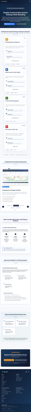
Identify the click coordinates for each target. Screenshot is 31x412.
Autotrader (17, 375)
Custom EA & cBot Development (6, 391)
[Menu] (29, 1)
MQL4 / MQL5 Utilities (5, 392)
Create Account (4, 398)
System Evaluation (4, 390)
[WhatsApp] (28, 372)
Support (3, 400)
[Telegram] (26, 372)
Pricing (3, 397)
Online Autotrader (18, 380)
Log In (2, 399)
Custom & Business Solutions (20, 389)
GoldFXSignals (18, 390)
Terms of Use (4, 408)
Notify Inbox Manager (19, 392)
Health (3, 380)
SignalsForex (18, 391)
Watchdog (3, 382)
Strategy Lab (3, 389)
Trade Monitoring (4, 381)
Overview (3, 375)
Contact (3, 401)
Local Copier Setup (19, 379)
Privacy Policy (9, 408)
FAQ (2, 386)
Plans (2, 379)
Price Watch (3, 383)
